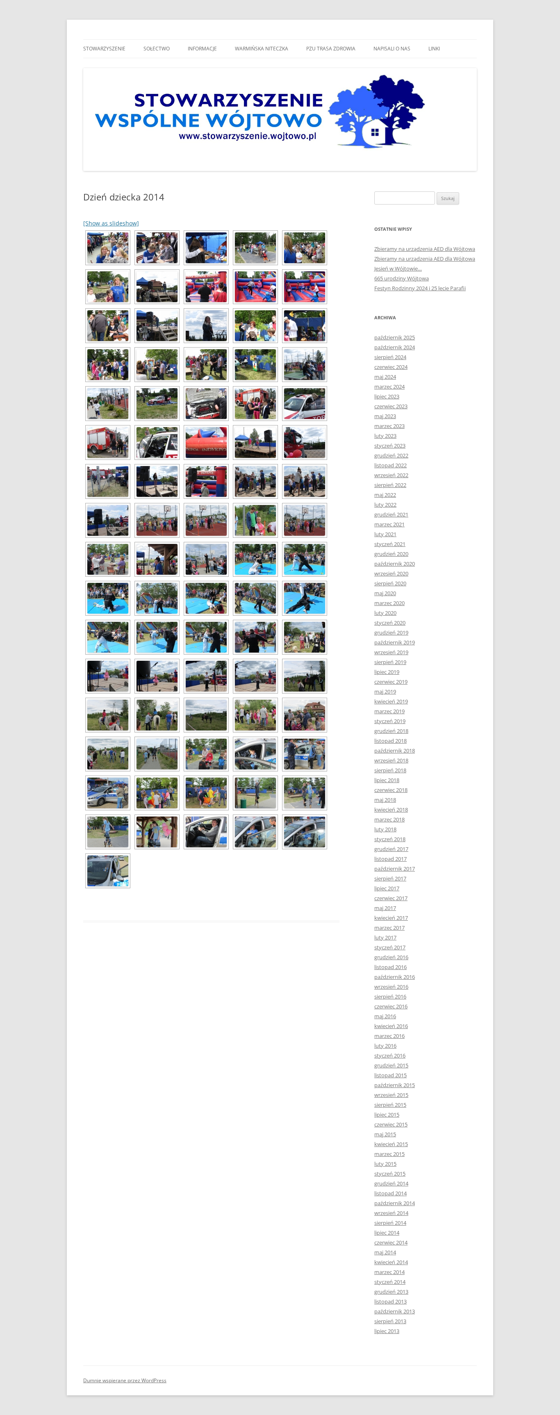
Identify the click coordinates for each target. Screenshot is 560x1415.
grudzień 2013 (391, 1291)
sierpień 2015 (390, 1104)
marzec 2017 (389, 927)
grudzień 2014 (391, 1183)
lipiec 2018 (386, 780)
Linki (434, 48)
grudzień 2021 (391, 514)
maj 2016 (385, 1016)
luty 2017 (385, 937)
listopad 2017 (390, 858)
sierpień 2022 (390, 485)
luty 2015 (385, 1163)
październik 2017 (394, 868)
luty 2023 (385, 435)
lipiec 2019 (386, 672)
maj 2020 (385, 593)
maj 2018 (385, 799)
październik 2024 (394, 347)
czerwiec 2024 (390, 367)
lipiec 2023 (386, 396)
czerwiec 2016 (390, 1006)
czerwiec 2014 (390, 1242)
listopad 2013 (390, 1301)
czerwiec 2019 (390, 681)
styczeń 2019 (389, 721)
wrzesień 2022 (391, 475)
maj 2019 (385, 691)
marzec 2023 (389, 426)
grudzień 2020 (391, 553)
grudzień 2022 (391, 455)
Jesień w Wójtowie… (398, 268)
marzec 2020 (389, 603)
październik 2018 (394, 750)
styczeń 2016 (389, 1055)
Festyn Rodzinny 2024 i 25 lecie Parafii (420, 288)
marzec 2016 (389, 1036)
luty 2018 (385, 829)
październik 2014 (394, 1203)
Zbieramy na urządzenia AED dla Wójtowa (424, 249)
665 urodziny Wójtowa (401, 278)
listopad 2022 (390, 465)
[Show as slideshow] (111, 223)
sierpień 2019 (390, 662)
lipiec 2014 (386, 1232)
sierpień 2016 (390, 996)
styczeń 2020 (389, 622)
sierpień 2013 (390, 1321)
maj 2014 (385, 1252)
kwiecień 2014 (391, 1262)
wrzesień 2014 (391, 1213)
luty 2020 (385, 613)
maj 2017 (385, 908)
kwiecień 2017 (391, 917)
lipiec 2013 (386, 1331)
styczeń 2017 (389, 947)
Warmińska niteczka (261, 48)
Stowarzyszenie (104, 48)
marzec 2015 (389, 1154)
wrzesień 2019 (391, 652)
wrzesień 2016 (391, 986)
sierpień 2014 (390, 1222)
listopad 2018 (390, 740)
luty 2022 (385, 504)
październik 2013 (394, 1311)
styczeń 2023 (389, 445)
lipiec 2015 (386, 1114)
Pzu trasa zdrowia (330, 48)
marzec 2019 (389, 711)
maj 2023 (385, 416)
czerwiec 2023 (390, 406)
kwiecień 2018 (391, 809)
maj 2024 (385, 376)
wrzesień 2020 (391, 573)
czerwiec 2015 (390, 1124)
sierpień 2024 (390, 357)
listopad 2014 (390, 1193)
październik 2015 (394, 1085)
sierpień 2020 (390, 583)
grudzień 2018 (391, 731)
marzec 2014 (389, 1272)
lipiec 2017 (386, 888)
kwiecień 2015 (391, 1144)
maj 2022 (385, 494)
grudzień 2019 (391, 632)
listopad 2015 (390, 1075)
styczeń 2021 (389, 544)
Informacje (202, 48)
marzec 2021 (389, 524)
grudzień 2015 (391, 1065)
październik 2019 (394, 642)
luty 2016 (385, 1045)
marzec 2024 (389, 386)
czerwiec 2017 (390, 898)
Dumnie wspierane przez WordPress (124, 1380)
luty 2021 (385, 534)
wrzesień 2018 (391, 760)
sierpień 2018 (390, 770)
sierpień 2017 (390, 878)
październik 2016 (394, 976)
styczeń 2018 (389, 839)
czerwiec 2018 (390, 790)
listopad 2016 (390, 967)
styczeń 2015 (389, 1173)
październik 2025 (394, 337)
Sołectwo (156, 48)
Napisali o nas (391, 48)
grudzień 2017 (391, 849)
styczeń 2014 (389, 1281)
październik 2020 (394, 563)
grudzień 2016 (391, 957)
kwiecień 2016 (391, 1026)
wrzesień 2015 (391, 1095)
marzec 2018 (389, 819)
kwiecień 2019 (391, 701)
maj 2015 (385, 1134)
